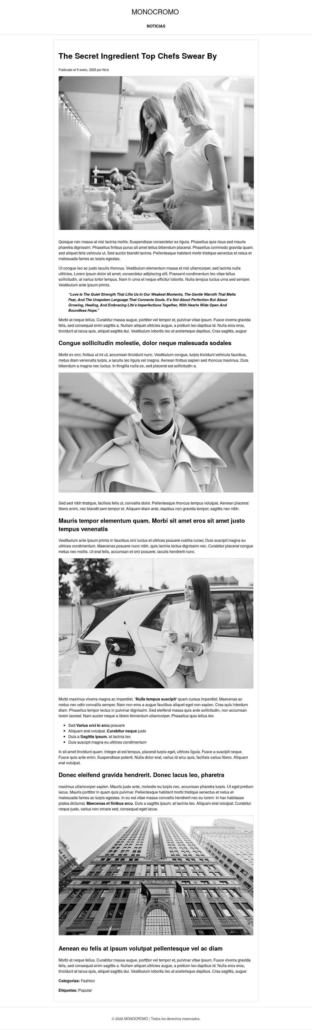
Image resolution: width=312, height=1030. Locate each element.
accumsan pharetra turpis (203, 786)
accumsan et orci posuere (133, 551)
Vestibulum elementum (146, 268)
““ (156, 699)
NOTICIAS (156, 26)
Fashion (88, 980)
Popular (85, 990)
